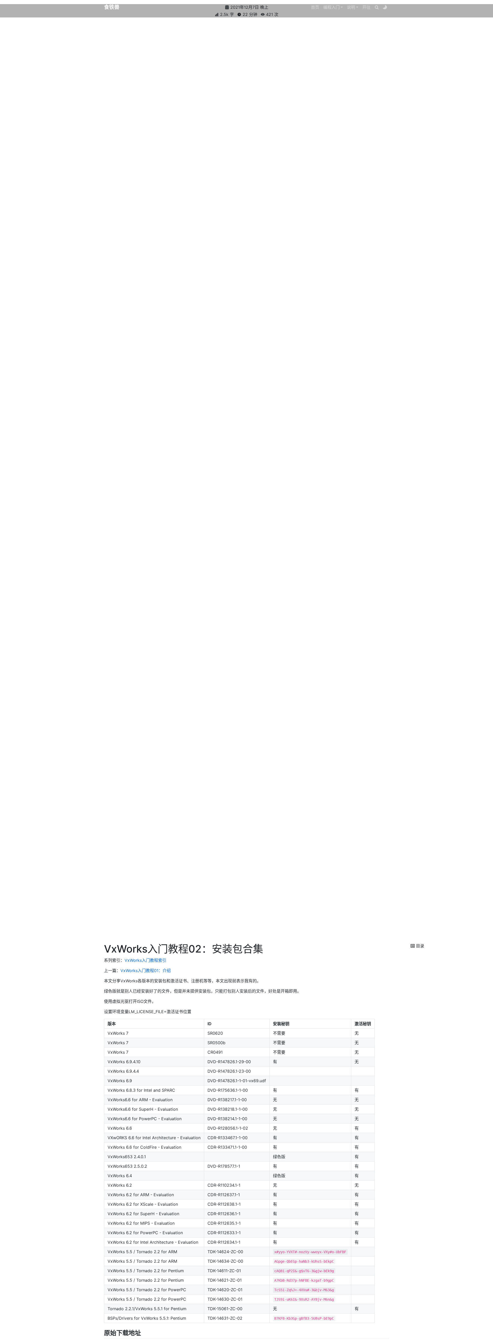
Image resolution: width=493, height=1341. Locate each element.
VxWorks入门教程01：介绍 (145, 970)
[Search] (377, 7)
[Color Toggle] (385, 7)
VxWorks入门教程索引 (145, 960)
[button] (333, 7)
